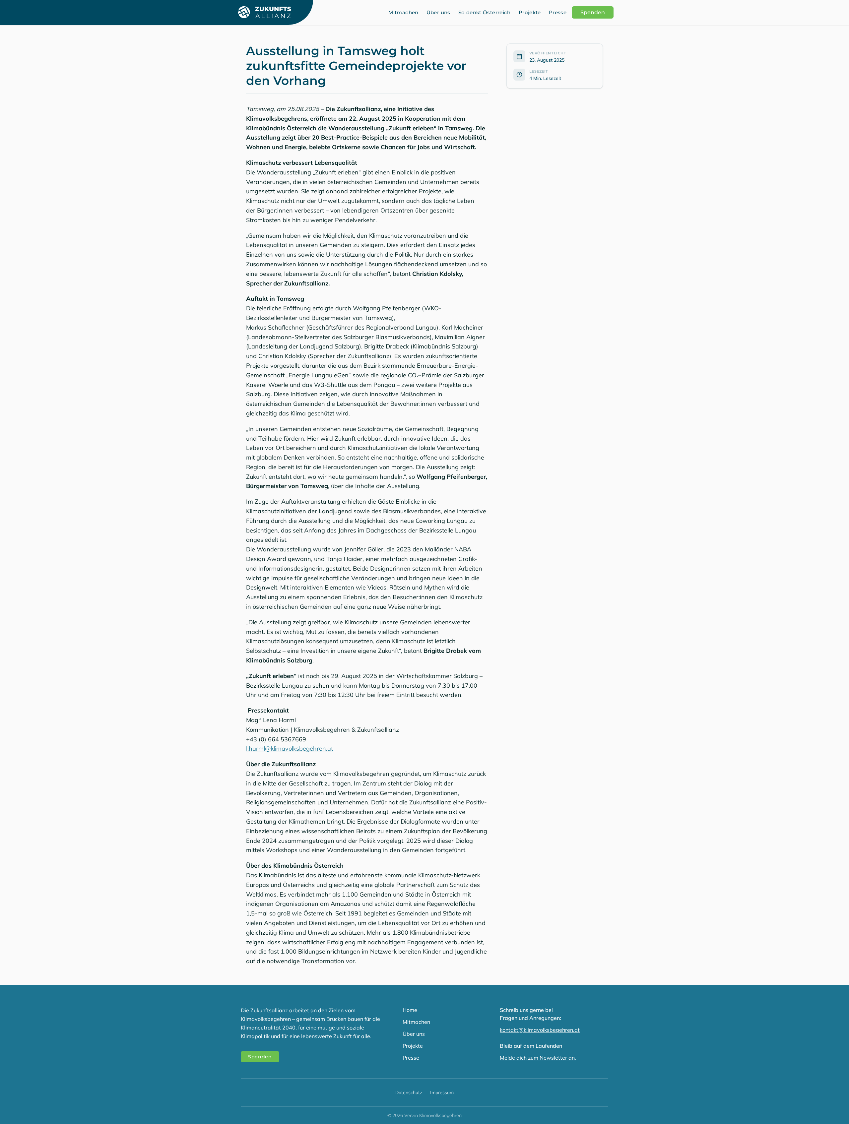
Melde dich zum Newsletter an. (538, 1057)
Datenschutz (408, 1092)
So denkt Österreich (484, 12)
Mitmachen (403, 12)
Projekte (530, 12)
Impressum (442, 1092)
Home (410, 1010)
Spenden (592, 12)
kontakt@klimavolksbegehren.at (540, 1030)
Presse (557, 12)
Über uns (438, 12)
